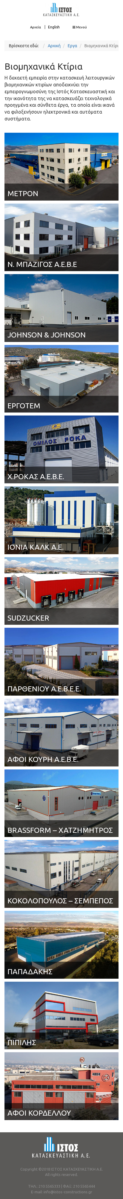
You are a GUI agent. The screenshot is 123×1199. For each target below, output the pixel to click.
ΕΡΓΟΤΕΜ (23, 405)
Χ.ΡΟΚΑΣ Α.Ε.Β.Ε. (35, 476)
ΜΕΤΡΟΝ (22, 193)
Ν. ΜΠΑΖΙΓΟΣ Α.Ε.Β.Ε (42, 264)
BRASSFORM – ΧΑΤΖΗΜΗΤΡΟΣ (60, 830)
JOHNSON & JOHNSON (46, 335)
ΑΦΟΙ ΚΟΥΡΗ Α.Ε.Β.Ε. (43, 759)
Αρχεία (35, 27)
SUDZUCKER (28, 618)
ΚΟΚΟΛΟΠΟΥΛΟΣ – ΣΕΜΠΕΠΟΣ (60, 900)
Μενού (81, 27)
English (54, 27)
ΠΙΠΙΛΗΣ (21, 1042)
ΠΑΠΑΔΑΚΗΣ (30, 971)
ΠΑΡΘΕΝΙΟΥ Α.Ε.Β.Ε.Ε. (44, 689)
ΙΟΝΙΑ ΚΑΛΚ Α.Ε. (35, 547)
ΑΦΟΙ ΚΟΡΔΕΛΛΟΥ (39, 1113)
